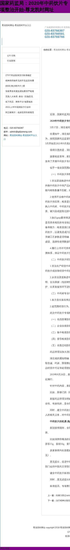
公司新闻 (11, 55)
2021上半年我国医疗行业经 (18, 107)
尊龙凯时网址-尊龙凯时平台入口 (16, 25)
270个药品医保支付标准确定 (18, 75)
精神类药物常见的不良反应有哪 (19, 80)
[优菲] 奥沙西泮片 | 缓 (15, 86)
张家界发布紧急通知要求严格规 (19, 91)
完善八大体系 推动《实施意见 (19, 96)
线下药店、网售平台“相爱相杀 (19, 102)
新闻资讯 (48, 41)
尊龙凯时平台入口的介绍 (29, 42)
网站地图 (5, 548)
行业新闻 (11, 61)
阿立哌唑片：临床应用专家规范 (19, 112)
